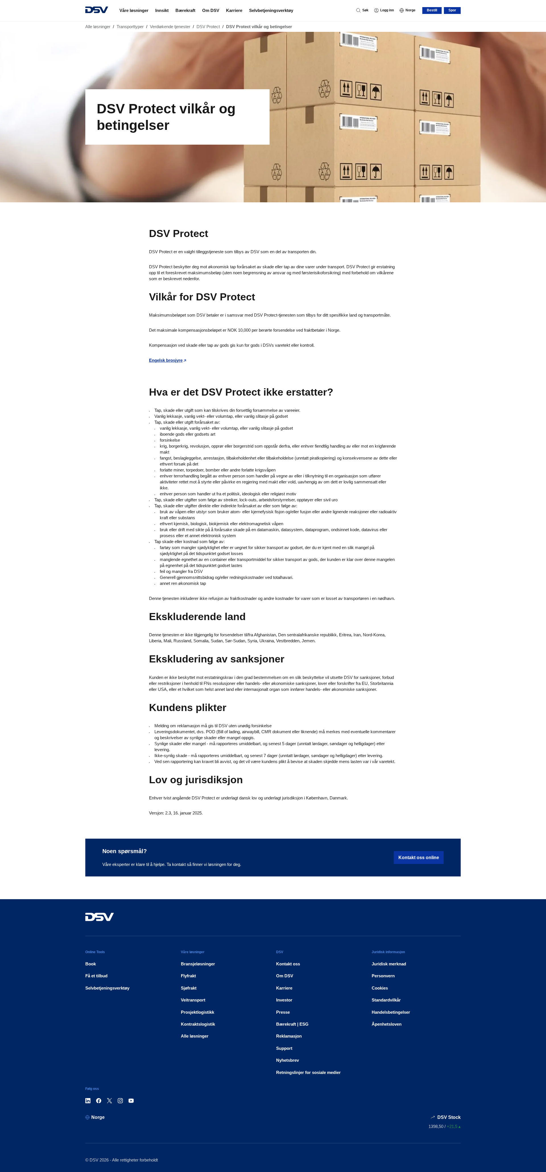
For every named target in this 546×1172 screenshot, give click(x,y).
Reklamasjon (289, 1036)
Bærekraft (185, 10)
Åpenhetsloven (387, 1024)
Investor (284, 1000)
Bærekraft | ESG (292, 1024)
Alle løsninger (97, 26)
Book (90, 963)
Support (284, 1048)
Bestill (432, 10)
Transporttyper (130, 26)
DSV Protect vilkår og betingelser (259, 26)
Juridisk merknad (389, 963)
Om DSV (210, 10)
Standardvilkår (386, 1000)
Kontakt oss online (418, 857)
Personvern (383, 975)
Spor (452, 10)
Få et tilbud (96, 975)
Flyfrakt (188, 975)
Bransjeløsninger (198, 963)
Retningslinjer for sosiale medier (308, 1072)
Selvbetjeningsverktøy (271, 10)
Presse (283, 1012)
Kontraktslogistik (198, 1024)
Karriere (234, 10)
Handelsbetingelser (391, 1012)
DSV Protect (208, 26)
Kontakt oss (288, 963)
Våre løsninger (133, 10)
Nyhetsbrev (287, 1060)
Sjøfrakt (189, 988)
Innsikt (162, 10)
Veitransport (193, 1000)
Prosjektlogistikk (197, 1012)
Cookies (380, 988)
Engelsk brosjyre (166, 360)
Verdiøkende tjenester (170, 26)
